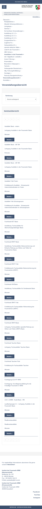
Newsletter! (11, 464)
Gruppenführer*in (9, 40)
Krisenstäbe (8, 61)
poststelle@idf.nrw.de (13, 480)
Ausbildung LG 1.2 (10, 33)
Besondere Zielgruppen (11, 64)
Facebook (36, 492)
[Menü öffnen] (4, 7)
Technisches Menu (21, 2)
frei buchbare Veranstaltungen (13, 31)
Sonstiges (7, 73)
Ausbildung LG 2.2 (10, 38)
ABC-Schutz (8, 52)
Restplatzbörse (9, 21)
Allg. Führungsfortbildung (12, 71)
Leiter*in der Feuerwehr (11, 49)
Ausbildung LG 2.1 (10, 35)
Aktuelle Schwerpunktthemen (13, 24)
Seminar (6, 28)
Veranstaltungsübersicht (11, 78)
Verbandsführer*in (9, 45)
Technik (6, 66)
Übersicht (6, 19)
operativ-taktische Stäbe (11, 47)
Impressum (13, 507)
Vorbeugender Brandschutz (12, 68)
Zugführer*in (8, 43)
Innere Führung (9, 59)
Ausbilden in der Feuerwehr (13, 54)
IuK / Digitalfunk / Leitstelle (12, 57)
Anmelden (36, 17)
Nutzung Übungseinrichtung (12, 75)
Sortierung (9, 95)
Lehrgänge (7, 26)
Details (9, 139)
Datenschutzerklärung (24, 507)
